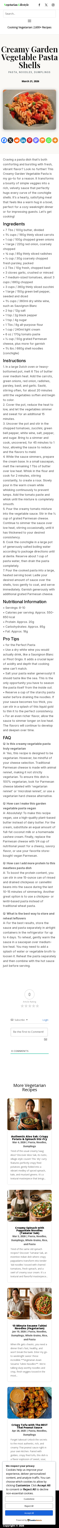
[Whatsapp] (49, 140)
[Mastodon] (36, 140)
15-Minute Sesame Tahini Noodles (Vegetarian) (29, 1327)
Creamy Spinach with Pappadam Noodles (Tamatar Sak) (29, 1230)
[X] (10, 140)
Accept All (29, 1513)
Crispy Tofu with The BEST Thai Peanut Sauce (29, 1426)
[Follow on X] (46, 5)
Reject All (29, 1505)
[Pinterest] (29, 140)
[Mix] (42, 140)
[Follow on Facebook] (39, 5)
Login (45, 1019)
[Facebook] (4, 140)
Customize (29, 1498)
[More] (55, 140)
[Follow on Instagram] (53, 5)
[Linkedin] (23, 140)
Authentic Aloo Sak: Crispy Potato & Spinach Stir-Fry (29, 1138)
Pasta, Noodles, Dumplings (29, 72)
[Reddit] (17, 140)
